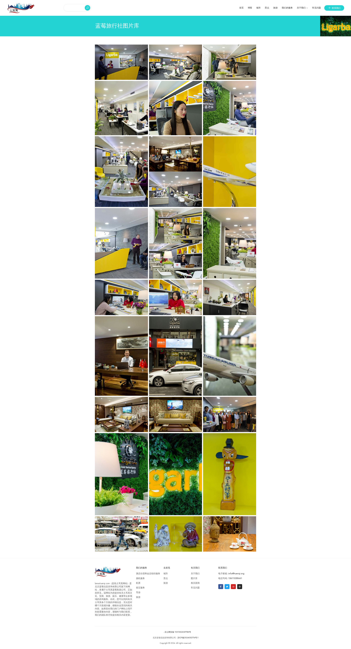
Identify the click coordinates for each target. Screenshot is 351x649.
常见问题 (316, 7)
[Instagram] (239, 586)
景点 (267, 7)
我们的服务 (287, 7)
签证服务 (140, 587)
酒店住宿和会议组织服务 (148, 573)
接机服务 (140, 578)
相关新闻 (195, 583)
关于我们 (301, 7)
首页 (241, 7)
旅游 (275, 7)
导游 (138, 592)
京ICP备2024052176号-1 (187, 637)
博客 (250, 7)
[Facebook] (220, 586)
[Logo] (21, 7)
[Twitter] (227, 586)
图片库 (194, 578)
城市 (258, 7)
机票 (138, 583)
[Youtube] (233, 586)
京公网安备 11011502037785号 (177, 632)
